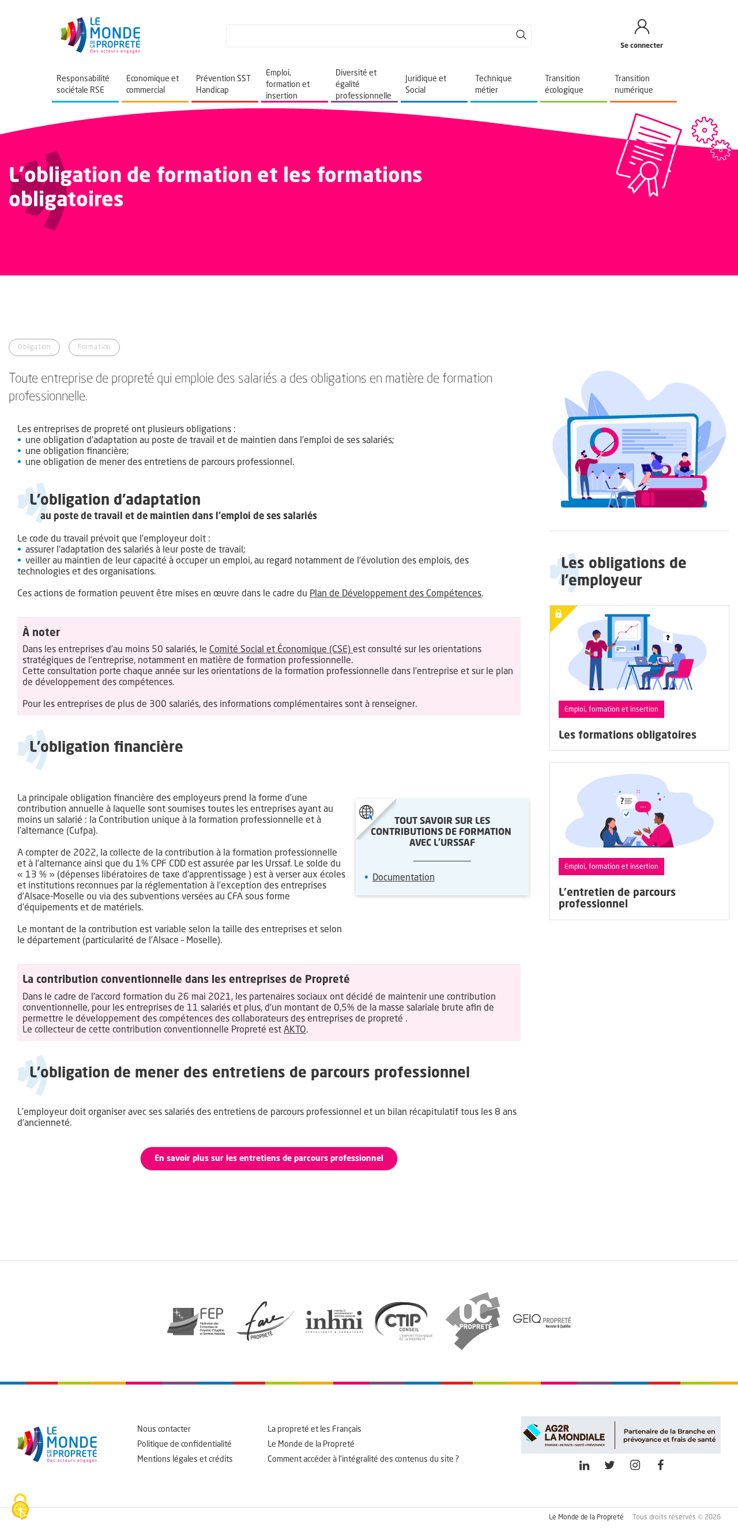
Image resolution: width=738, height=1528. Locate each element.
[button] (269, 1159)
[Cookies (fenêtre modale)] (20, 1508)
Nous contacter (164, 1429)
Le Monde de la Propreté (311, 1444)
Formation (94, 347)
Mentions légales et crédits (185, 1459)
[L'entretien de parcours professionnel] (639, 841)
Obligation (34, 347)
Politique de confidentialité (184, 1444)
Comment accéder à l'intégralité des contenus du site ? (363, 1459)
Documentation (403, 878)
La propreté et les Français (315, 1429)
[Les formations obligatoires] (639, 678)
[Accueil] (100, 35)
